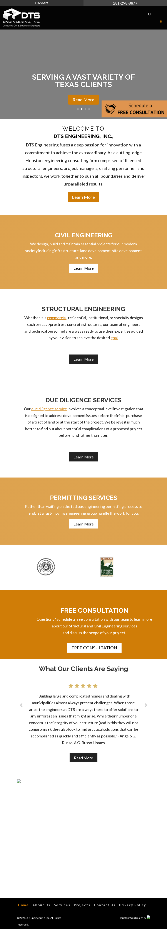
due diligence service (49, 408)
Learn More (83, 197)
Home (23, 905)
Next (144, 567)
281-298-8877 (125, 3)
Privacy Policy (132, 905)
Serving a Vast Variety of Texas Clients (83, 81)
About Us (41, 905)
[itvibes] (148, 917)
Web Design (136, 917)
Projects (82, 905)
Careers (41, 3)
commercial (57, 317)
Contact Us (104, 905)
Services (62, 905)
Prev (22, 567)
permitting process (122, 506)
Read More (83, 99)
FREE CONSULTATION (94, 647)
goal (114, 337)
